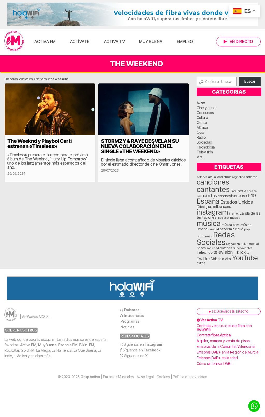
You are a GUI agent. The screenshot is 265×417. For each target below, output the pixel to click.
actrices (202, 177)
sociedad (213, 248)
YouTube (245, 258)
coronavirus (227, 196)
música (209, 223)
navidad (213, 229)
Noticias (41, 79)
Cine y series (207, 107)
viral (228, 259)
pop (247, 229)
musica (235, 218)
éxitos (201, 263)
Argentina (238, 177)
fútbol (201, 207)
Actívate (80, 41)
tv (247, 252)
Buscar (249, 81)
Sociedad (204, 142)
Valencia (217, 259)
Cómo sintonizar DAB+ (214, 363)
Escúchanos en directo (229, 311)
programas (204, 236)
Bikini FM (86, 345)
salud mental (250, 244)
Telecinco (205, 252)
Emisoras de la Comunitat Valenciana (226, 346)
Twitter (203, 258)
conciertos (207, 195)
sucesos (226, 248)
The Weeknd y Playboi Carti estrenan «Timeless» (39, 143)
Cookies (163, 376)
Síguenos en (143, 344)
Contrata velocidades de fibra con (224, 327)
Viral (200, 157)
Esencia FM (67, 345)
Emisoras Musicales (18, 79)
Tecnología (206, 147)
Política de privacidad (190, 376)
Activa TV (114, 41)
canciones (213, 182)
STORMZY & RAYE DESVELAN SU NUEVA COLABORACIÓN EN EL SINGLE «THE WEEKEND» (140, 146)
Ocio (200, 132)
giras (208, 207)
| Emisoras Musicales (107, 376)
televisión (223, 252)
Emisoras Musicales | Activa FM (14, 41)
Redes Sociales (216, 238)
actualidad (215, 177)
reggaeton (233, 244)
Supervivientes (242, 248)
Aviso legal (145, 376)
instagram (212, 212)
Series (201, 248)
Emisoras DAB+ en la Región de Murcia (227, 352)
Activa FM (45, 41)
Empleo (185, 41)
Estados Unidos (236, 202)
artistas (251, 177)
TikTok (239, 252)
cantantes (213, 189)
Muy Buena (151, 41)
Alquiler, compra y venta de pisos (223, 340)
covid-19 (247, 195)
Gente (202, 122)
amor (227, 177)
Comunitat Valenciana (244, 191)
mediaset (223, 218)
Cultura (202, 117)
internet (234, 213)
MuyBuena (47, 345)
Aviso (201, 103)
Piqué (239, 229)
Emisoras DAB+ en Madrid (217, 358)
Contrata (214, 335)
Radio (201, 137)
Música (202, 127)
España (208, 201)
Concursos (205, 112)
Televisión (205, 152)
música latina (231, 225)
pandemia (227, 229)
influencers (222, 206)
